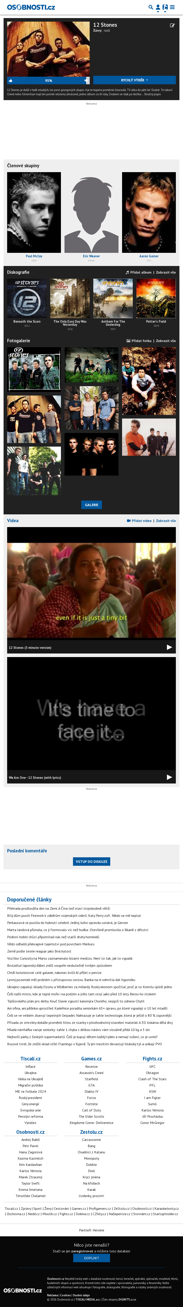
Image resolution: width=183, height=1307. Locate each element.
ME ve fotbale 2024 (30, 1091)
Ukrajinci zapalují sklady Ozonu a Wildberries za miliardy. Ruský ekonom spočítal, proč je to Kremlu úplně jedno (89, 987)
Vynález (30, 1122)
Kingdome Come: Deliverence (91, 1122)
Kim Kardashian (30, 1164)
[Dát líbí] (26, 80)
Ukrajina (30, 1072)
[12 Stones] (48, 49)
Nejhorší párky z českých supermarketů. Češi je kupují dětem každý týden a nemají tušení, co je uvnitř (82, 1037)
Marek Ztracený (30, 1177)
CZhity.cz (99, 1214)
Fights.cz (152, 1058)
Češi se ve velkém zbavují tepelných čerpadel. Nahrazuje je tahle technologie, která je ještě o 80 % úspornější (89, 1015)
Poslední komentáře (27, 851)
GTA (91, 1085)
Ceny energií (30, 1104)
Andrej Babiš (30, 1139)
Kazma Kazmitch (30, 1158)
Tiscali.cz (30, 1058)
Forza (91, 1097)
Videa (13, 520)
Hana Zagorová (30, 1152)
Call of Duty (91, 1110)
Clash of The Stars (152, 1079)
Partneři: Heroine (91, 1230)
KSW (152, 1091)
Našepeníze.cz (120, 1214)
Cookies (65, 1295)
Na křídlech (91, 1183)
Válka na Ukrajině (30, 1079)
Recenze (91, 1066)
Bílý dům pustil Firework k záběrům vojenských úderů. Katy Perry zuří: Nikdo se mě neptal (74, 915)
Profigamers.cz (100, 1208)
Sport (37, 1208)
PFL (152, 1085)
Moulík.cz (49, 1214)
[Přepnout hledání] (150, 7)
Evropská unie (30, 1110)
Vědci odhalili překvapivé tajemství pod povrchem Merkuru (50, 944)
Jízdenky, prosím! (91, 1196)
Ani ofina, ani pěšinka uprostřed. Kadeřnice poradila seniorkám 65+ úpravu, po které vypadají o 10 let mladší (87, 1008)
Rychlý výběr (133, 80)
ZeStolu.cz (122, 1208)
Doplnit (91, 1258)
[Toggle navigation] (172, 7)
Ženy (47, 1208)
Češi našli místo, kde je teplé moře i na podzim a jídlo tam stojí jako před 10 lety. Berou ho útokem (81, 994)
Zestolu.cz (91, 1132)
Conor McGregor (152, 1122)
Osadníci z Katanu (91, 1152)
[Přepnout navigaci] (158, 7)
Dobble (91, 1164)
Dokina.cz (83, 1214)
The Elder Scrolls (91, 1116)
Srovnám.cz (141, 1214)
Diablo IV (91, 1091)
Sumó (152, 1104)
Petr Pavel (30, 1146)
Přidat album (140, 272)
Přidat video (141, 520)
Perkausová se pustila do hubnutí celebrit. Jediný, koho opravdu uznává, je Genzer (67, 922)
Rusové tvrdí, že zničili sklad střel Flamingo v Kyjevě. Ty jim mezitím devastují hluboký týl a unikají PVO (84, 1044)
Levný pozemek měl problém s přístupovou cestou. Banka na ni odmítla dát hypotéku (71, 979)
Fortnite (91, 1104)
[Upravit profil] (172, 25)
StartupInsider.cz (165, 1214)
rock (107, 30)
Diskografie (18, 272)
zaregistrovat (82, 1251)
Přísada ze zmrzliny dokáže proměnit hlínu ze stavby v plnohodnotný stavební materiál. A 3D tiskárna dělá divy (90, 1022)
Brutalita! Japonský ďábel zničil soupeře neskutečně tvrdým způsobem (59, 965)
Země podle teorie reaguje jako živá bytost (39, 951)
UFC (152, 1066)
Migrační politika (30, 1085)
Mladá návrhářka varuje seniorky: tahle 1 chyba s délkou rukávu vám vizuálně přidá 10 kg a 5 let (78, 1029)
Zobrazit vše (166, 272)
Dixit (91, 1171)
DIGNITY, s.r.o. (128, 1299)
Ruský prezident (30, 1097)
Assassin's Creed (91, 1072)
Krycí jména (91, 1177)
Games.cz (91, 1058)
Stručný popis (152, 94)
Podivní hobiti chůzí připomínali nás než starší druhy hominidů (53, 937)
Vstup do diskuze (91, 861)
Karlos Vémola (152, 1110)
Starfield (91, 1079)
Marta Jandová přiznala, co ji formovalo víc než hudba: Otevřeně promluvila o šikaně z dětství (77, 930)
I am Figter (152, 1097)
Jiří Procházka (152, 1116)
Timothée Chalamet (30, 1196)
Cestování (61, 1208)
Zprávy (26, 1208)
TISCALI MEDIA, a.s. (87, 1299)
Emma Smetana (30, 1189)
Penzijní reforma (30, 1116)
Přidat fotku (141, 340)
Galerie (91, 505)
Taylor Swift (30, 1183)
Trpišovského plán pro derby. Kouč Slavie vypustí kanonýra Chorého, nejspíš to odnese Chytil (75, 1001)
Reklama (52, 1295)
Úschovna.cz (16, 1214)
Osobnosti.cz (30, 1132)
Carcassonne (91, 1139)
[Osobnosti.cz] (31, 7)
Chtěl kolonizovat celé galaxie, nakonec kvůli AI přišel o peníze (54, 972)
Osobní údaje (81, 1295)
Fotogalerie (18, 341)
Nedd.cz (34, 1214)
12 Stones (105, 24)
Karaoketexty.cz (166, 1208)
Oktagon (152, 1072)
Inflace (30, 1066)
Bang (91, 1146)
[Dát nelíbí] (71, 80)
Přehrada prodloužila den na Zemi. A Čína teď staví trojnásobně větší (58, 908)
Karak (91, 1189)
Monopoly (91, 1158)
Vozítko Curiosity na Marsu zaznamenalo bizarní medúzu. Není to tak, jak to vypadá (69, 958)
